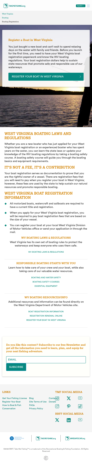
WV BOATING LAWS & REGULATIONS (46, 252)
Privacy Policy (36, 408)
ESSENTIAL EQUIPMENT (46, 286)
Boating (5, 18)
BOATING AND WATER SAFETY (46, 278)
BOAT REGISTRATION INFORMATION (46, 312)
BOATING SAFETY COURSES (46, 282)
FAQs (32, 405)
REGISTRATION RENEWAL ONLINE (46, 316)
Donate (52, 402)
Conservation (8, 408)
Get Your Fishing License (14, 398)
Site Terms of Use (38, 402)
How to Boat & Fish (11, 405)
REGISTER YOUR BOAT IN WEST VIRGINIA (46, 320)
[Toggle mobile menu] (88, 5)
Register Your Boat (11, 402)
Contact (53, 398)
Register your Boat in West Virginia (38, 76)
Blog (31, 398)
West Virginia (7, 14)
